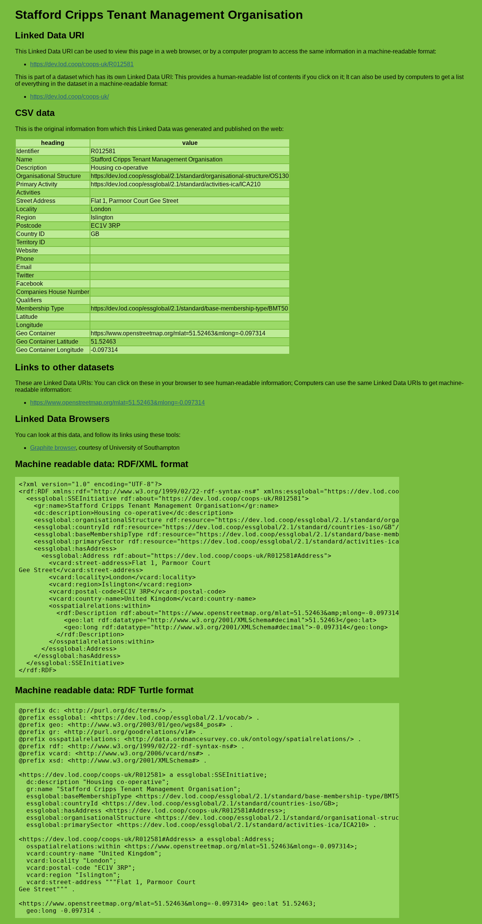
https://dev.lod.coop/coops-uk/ (69, 96)
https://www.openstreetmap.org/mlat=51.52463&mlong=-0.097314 (117, 402)
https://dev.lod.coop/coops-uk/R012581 (82, 64)
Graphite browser (53, 447)
